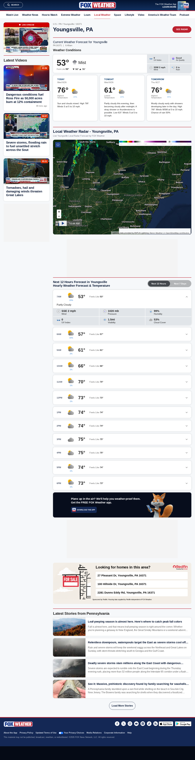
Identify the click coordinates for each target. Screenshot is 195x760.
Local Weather (102, 15)
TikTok (149, 723)
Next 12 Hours (158, 283)
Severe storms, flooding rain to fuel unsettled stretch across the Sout (26, 146)
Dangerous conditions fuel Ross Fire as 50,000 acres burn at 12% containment (25, 98)
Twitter (123, 723)
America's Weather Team (162, 15)
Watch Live (12, 15)
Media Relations (94, 733)
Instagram (130, 723)
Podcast (184, 15)
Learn (87, 15)
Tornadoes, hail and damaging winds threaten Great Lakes (24, 191)
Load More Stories (122, 705)
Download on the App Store (166, 723)
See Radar (182, 29)
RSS (155, 723)
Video (141, 15)
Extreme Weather (70, 15)
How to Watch (49, 15)
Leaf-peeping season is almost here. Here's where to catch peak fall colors (135, 621)
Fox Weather (97, 5)
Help (129, 733)
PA (60, 24)
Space (117, 15)
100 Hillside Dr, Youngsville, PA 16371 (122, 584)
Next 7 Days (180, 283)
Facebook (117, 723)
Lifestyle (129, 15)
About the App (10, 733)
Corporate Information (114, 733)
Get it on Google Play (183, 723)
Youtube (136, 723)
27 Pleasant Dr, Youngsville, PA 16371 (122, 575)
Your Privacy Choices (74, 733)
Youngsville (68, 24)
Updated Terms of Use (46, 733)
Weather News (30, 15)
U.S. (55, 24)
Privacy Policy (26, 733)
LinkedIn (142, 723)
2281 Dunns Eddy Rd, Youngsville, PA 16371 (126, 592)
